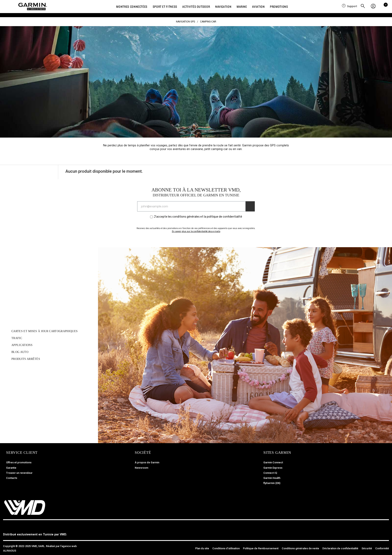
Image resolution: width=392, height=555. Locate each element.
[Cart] (384, 6)
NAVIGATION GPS (185, 21)
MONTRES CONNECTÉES (131, 6)
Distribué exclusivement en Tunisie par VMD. (35, 534)
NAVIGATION (223, 6)
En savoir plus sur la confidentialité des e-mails (196, 231)
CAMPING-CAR (208, 21)
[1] (250, 206)
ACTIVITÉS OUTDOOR (196, 6)
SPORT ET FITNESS (165, 6)
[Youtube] (385, 532)
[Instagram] (376, 532)
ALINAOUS (9, 550)
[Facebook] (366, 532)
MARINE (242, 6)
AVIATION (258, 6)
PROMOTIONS (279, 6)
